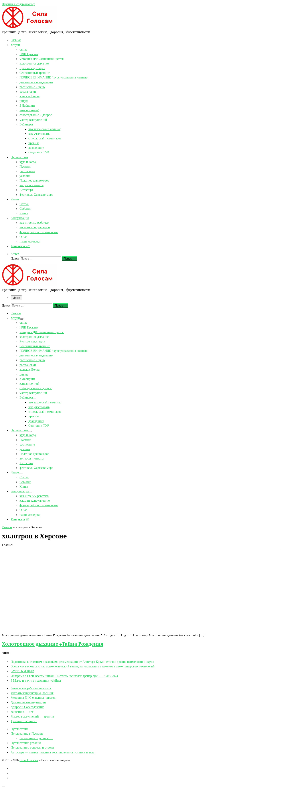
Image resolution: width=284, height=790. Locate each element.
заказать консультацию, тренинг (32, 693)
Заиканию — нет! (22, 712)
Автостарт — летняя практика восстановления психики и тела (52, 752)
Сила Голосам (29, 760)
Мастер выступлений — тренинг (33, 716)
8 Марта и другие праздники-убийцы (36, 680)
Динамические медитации (28, 702)
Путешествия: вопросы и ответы (32, 747)
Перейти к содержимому (18, 4)
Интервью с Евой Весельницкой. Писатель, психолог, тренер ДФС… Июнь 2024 (64, 676)
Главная (7, 527)
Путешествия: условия (26, 743)
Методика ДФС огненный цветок (33, 697)
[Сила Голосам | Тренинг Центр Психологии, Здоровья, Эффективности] (29, 27)
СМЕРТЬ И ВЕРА (22, 671)
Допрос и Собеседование (27, 707)
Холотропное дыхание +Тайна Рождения (52, 643)
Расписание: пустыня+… (36, 738)
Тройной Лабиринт (24, 721)
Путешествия (19, 729)
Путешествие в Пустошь (27, 733)
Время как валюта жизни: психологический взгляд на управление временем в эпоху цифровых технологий (83, 666)
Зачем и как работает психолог (31, 688)
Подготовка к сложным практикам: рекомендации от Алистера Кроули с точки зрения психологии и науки (82, 661)
